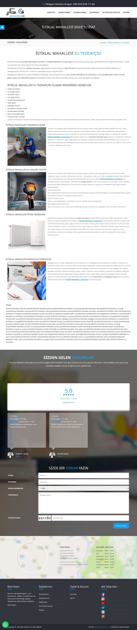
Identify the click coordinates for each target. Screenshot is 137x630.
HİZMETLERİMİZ (64, 12)
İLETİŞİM (126, 12)
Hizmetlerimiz (44, 594)
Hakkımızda (43, 602)
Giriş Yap (73, 594)
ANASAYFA (51, 12)
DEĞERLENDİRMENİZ (15, 488)
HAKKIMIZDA (94, 12)
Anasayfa (103, 43)
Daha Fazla (11, 605)
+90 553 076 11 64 (25, 71)
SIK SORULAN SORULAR (111, 12)
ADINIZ (10, 475)
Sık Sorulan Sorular (46, 606)
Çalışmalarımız (44, 598)
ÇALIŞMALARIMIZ (79, 12)
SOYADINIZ (12, 482)
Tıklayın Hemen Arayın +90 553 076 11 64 (70, 4)
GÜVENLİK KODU (14, 518)
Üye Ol (72, 598)
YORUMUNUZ (13, 495)
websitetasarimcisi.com (102, 627)
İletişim (41, 610)
